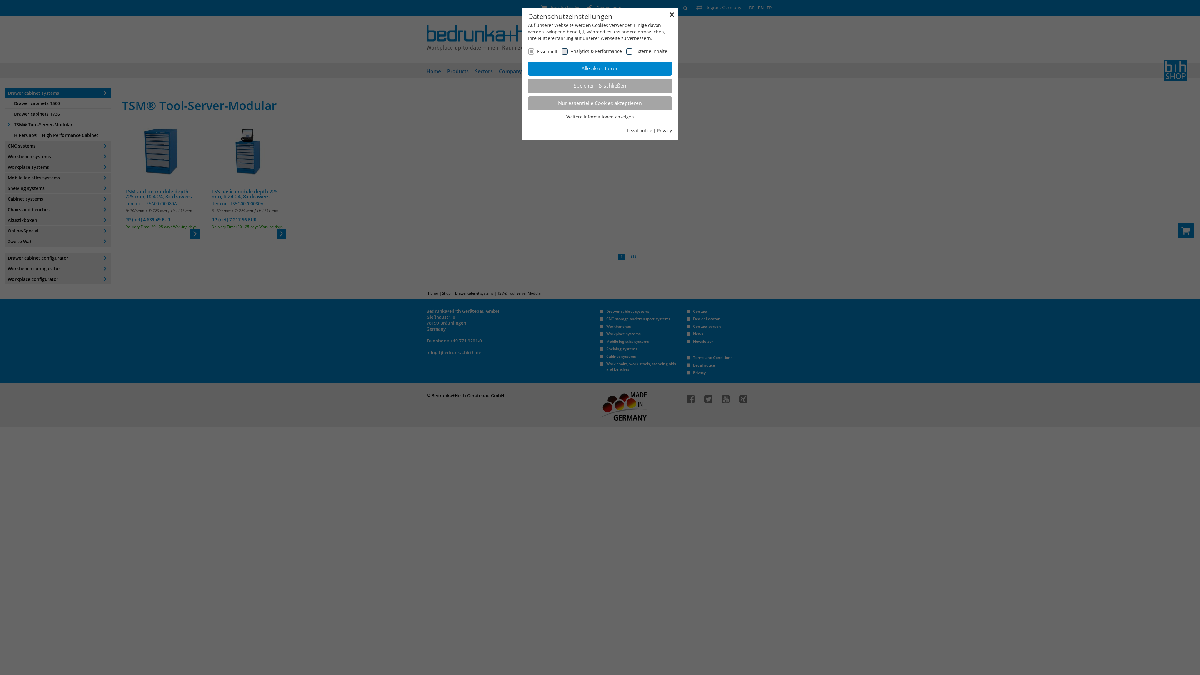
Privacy (664, 130)
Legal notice (639, 130)
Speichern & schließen (600, 85)
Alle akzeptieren (600, 68)
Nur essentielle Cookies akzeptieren (600, 103)
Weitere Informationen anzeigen (600, 117)
